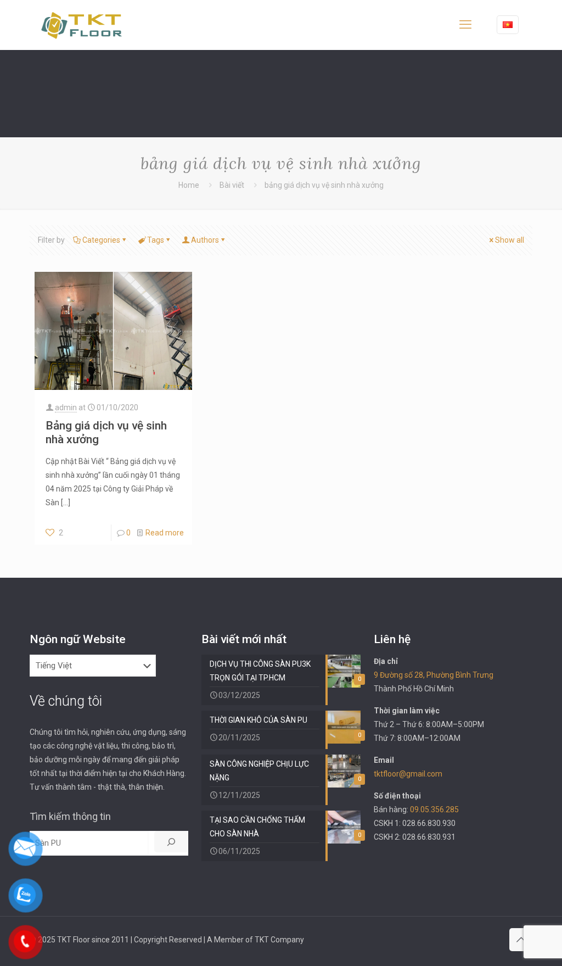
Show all (509, 240)
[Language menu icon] (508, 24)
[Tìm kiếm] (171, 841)
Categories (101, 240)
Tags (155, 240)
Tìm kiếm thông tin (70, 816)
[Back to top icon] (520, 939)
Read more (164, 532)
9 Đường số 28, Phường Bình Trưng (433, 675)
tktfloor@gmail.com (408, 773)
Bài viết (232, 185)
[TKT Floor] (82, 24)
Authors (205, 240)
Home (188, 185)
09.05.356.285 (434, 809)
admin (66, 407)
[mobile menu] (465, 24)
